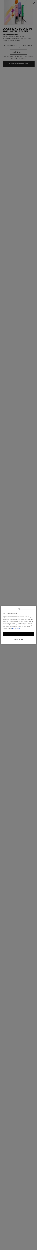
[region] (18, 625)
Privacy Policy (16, 628)
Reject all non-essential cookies (26, 608)
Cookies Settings (18, 639)
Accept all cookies (18, 634)
